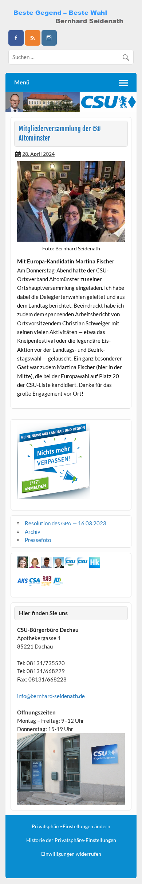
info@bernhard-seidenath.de (51, 696)
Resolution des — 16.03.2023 (65, 523)
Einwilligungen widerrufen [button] (71, 853)
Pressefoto (38, 540)
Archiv (32, 531)
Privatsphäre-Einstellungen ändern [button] (71, 826)
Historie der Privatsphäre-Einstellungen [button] (71, 840)
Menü (21, 82)
